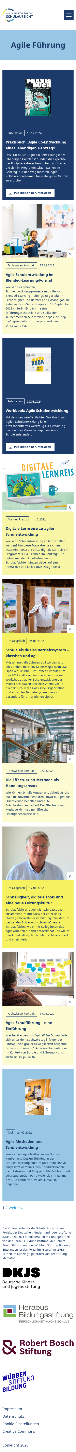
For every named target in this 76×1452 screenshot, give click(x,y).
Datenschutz (13, 1416)
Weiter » (16, 1207)
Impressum (12, 1408)
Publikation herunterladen (32, 193)
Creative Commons (18, 1431)
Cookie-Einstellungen (20, 1423)
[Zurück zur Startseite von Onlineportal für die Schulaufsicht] (38, 1278)
